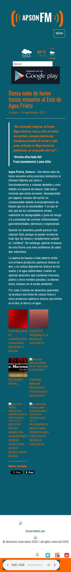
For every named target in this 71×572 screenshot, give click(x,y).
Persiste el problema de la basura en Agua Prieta (38, 337)
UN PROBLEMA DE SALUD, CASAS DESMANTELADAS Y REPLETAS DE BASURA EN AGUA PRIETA (38, 434)
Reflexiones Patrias (16, 381)
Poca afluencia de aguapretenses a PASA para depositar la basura (18, 341)
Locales (13, 112)
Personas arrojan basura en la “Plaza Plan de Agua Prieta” (38, 387)
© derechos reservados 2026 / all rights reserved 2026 (36, 542)
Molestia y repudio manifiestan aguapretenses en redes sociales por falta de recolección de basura (18, 440)
